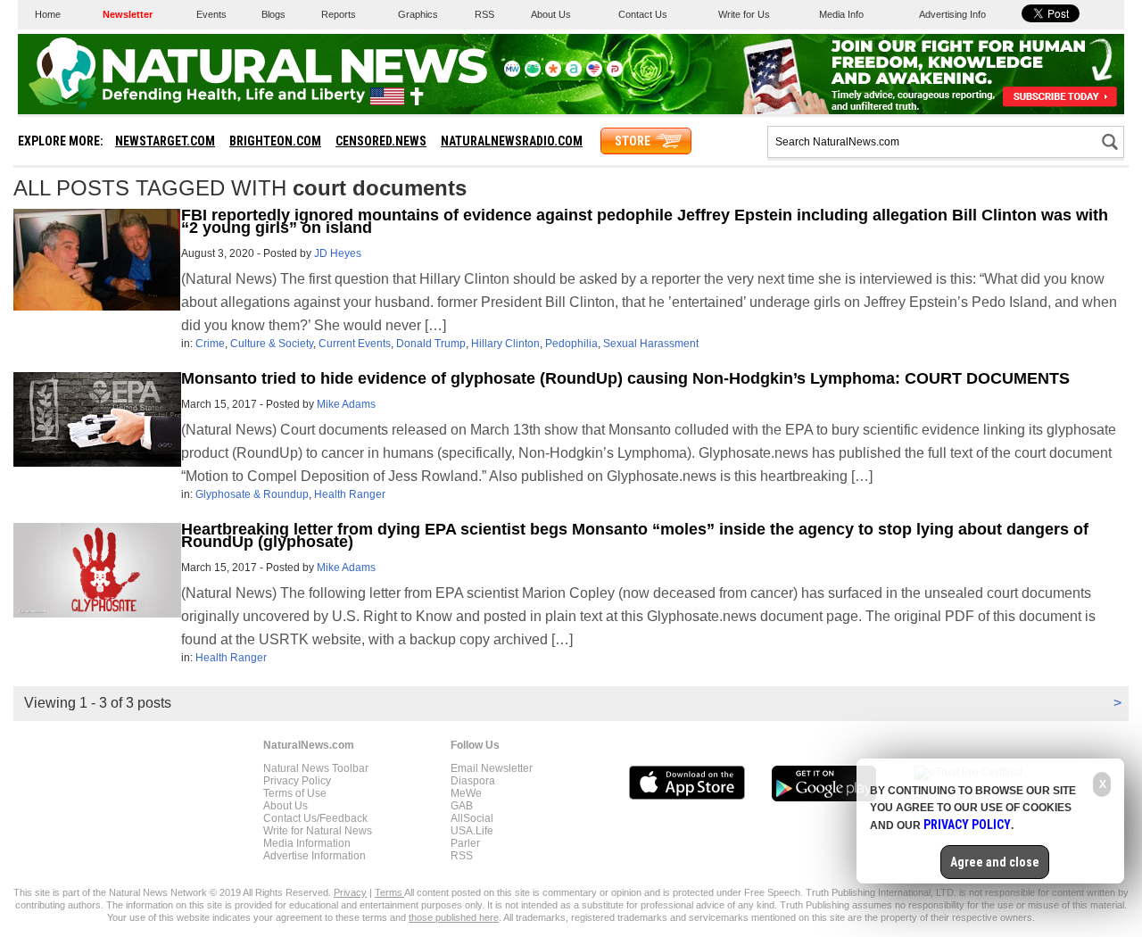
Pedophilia (571, 343)
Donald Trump (431, 343)
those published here (454, 917)
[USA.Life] (594, 73)
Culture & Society (271, 343)
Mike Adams (346, 404)
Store (632, 141)
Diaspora (473, 781)
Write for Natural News (317, 831)
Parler (465, 843)
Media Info (841, 14)
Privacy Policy (297, 781)
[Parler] (615, 73)
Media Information (307, 843)
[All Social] (574, 73)
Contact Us (642, 14)
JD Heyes (337, 253)
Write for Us (744, 14)
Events (211, 14)
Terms (389, 892)
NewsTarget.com (165, 141)
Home (48, 14)
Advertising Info (952, 14)
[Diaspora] (553, 73)
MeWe (466, 793)
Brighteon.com (275, 141)
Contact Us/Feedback (315, 818)
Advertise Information (314, 856)
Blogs (273, 14)
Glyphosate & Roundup (252, 494)
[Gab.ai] (533, 73)
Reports (338, 14)
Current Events (355, 343)
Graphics (418, 14)
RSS (484, 14)
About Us (551, 14)
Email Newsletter (492, 768)
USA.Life (472, 831)
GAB (462, 806)
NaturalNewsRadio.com (512, 141)
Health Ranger (349, 494)
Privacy (350, 892)
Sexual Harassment (651, 343)
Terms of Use (295, 793)
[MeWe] (512, 73)
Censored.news (380, 141)
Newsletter (128, 14)
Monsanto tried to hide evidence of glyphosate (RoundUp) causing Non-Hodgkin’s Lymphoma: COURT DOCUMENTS (625, 378)
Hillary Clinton (505, 343)
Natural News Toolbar (315, 768)
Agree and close (994, 862)
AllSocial (472, 818)
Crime (210, 343)
